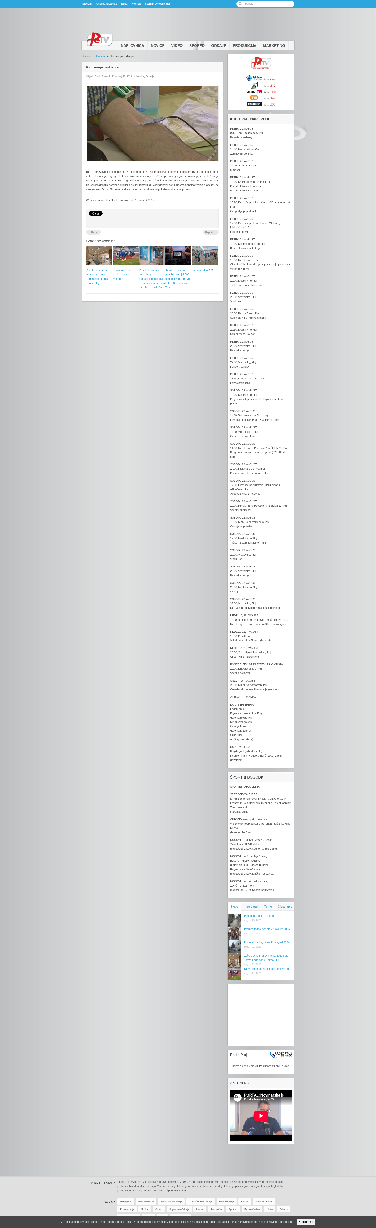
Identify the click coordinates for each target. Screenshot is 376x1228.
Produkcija (244, 45)
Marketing (274, 45)
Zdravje (150, 76)
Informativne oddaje (171, 1201)
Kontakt (136, 3)
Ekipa (124, 3)
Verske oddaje (252, 1209)
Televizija (87, 3)
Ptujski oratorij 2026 (203, 270)
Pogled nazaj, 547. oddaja (259, 915)
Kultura (244, 1201)
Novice (157, 45)
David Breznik (103, 76)
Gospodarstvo (146, 1201)
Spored (197, 45)
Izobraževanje (226, 1201)
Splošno (233, 1209)
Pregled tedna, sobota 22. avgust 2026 (267, 929)
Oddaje (218, 45)
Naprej (210, 232)
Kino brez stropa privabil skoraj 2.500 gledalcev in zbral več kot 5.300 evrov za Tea (178, 279)
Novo (234, 906)
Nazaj (92, 232)
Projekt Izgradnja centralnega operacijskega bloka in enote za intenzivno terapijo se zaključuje (152, 279)
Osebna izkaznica (106, 3)
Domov (86, 56)
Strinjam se (306, 1221)
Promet (200, 1209)
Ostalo (158, 1209)
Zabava (284, 1209)
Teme (268, 906)
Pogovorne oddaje (179, 1209)
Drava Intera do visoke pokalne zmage (122, 274)
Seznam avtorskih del (157, 3)
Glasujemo (285, 906)
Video (177, 45)
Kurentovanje (127, 1209)
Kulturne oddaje (263, 1201)
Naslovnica (132, 45)
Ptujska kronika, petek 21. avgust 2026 (267, 942)
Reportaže (216, 1209)
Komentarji (251, 906)
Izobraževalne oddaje (200, 1201)
